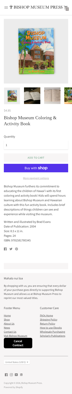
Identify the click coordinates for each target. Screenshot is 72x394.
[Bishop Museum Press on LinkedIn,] (21, 374)
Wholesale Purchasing (52, 331)
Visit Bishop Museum (15, 335)
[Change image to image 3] (52, 95)
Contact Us (10, 331)
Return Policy (47, 323)
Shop (7, 319)
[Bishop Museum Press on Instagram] (11, 374)
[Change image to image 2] (32, 95)
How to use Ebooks (51, 327)
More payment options (36, 178)
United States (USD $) (15, 362)
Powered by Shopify (13, 387)
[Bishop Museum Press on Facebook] (6, 374)
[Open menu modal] (6, 7)
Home (7, 315)
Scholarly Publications (52, 335)
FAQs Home (46, 315)
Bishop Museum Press (31, 382)
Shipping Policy (48, 319)
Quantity (9, 136)
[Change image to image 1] (12, 95)
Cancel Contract (18, 343)
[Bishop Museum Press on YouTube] (16, 374)
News (7, 327)
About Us (9, 323)
